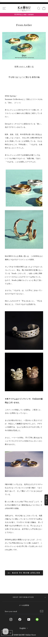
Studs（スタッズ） (19, 273)
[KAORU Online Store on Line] (39, 619)
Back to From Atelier (25, 573)
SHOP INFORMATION (23, 597)
